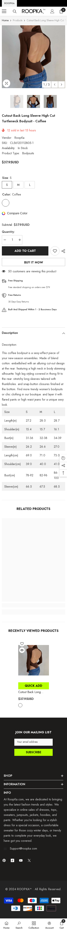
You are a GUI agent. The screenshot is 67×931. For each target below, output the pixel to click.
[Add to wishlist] (55, 251)
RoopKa (19, 138)
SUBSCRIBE (33, 752)
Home (5, 20)
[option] (33, 56)
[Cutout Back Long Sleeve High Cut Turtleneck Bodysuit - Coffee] (33, 660)
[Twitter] (29, 860)
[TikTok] (12, 860)
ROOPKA (9, 3)
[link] (33, 605)
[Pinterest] (4, 860)
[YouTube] (21, 860)
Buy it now (33, 262)
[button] (54, 84)
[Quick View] (22, 650)
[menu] (4, 11)
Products (17, 20)
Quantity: (8, 232)
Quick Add (33, 686)
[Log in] (52, 11)
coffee (20, 705)
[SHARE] (62, 251)
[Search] (14, 11)
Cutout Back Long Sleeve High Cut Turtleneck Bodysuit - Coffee (31, 692)
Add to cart (25, 251)
